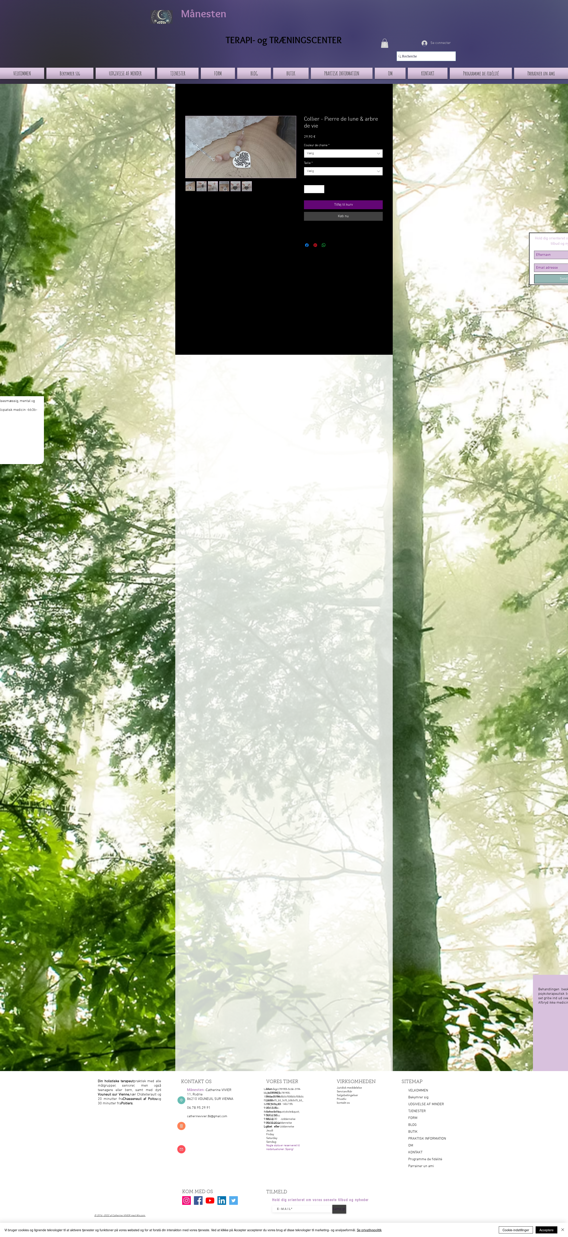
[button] (385, 43)
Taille (308, 163)
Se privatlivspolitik (369, 1230)
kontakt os (343, 1102)
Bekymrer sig (418, 1097)
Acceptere (546, 1230)
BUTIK (413, 1132)
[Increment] (321, 189)
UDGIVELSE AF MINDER (426, 1104)
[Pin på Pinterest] (315, 245)
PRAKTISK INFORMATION (427, 1139)
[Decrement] (307, 189)
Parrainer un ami (421, 1166)
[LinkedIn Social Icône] (221, 1200)
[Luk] (562, 1229)
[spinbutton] (314, 189)
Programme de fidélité (425, 1159)
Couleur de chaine (316, 145)
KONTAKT (415, 1152)
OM (410, 1145)
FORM (412, 1118)
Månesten (203, 13)
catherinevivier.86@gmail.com (207, 1116)
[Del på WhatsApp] (323, 245)
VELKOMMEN (418, 1090)
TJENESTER (417, 1111)
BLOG (412, 1125)
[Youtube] (210, 1200)
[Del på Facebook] (307, 245)
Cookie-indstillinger (516, 1230)
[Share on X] (332, 245)
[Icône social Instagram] (186, 1200)
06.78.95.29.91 (199, 1108)
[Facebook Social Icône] (198, 1200)
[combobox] (343, 153)
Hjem (189, 100)
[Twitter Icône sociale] (233, 1200)
